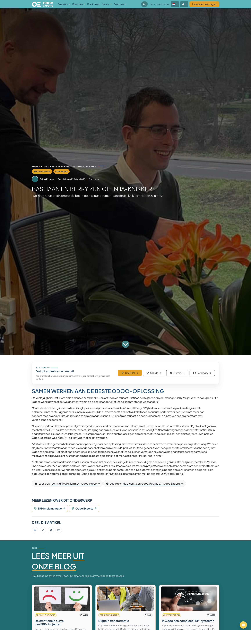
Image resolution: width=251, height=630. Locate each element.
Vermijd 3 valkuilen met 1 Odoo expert (75, 483)
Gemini (179, 372)
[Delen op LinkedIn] (35, 530)
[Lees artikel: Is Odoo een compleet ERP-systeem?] (189, 599)
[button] (144, 4)
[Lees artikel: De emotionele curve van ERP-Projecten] (62, 599)
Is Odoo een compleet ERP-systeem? (188, 620)
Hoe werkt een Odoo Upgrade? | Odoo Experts (152, 483)
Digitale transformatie (113, 620)
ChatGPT (131, 372)
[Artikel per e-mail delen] (58, 530)
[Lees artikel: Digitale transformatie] (125, 599)
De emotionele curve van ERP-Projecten (49, 622)
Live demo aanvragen (204, 4)
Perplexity (204, 372)
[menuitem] (64, 4)
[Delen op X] (43, 530)
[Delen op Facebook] (51, 530)
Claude (156, 372)
